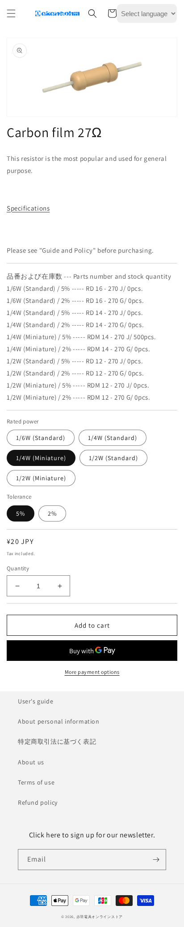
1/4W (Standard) (112, 438)
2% (52, 513)
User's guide (35, 701)
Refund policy (38, 802)
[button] (11, 13)
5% (20, 513)
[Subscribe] (156, 859)
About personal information (59, 721)
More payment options (92, 671)
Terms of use (36, 782)
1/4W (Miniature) (41, 458)
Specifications (28, 208)
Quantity (18, 568)
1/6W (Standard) (40, 438)
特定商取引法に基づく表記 (57, 741)
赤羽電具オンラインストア (99, 916)
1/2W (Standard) (113, 458)
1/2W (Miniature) (41, 478)
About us (31, 762)
